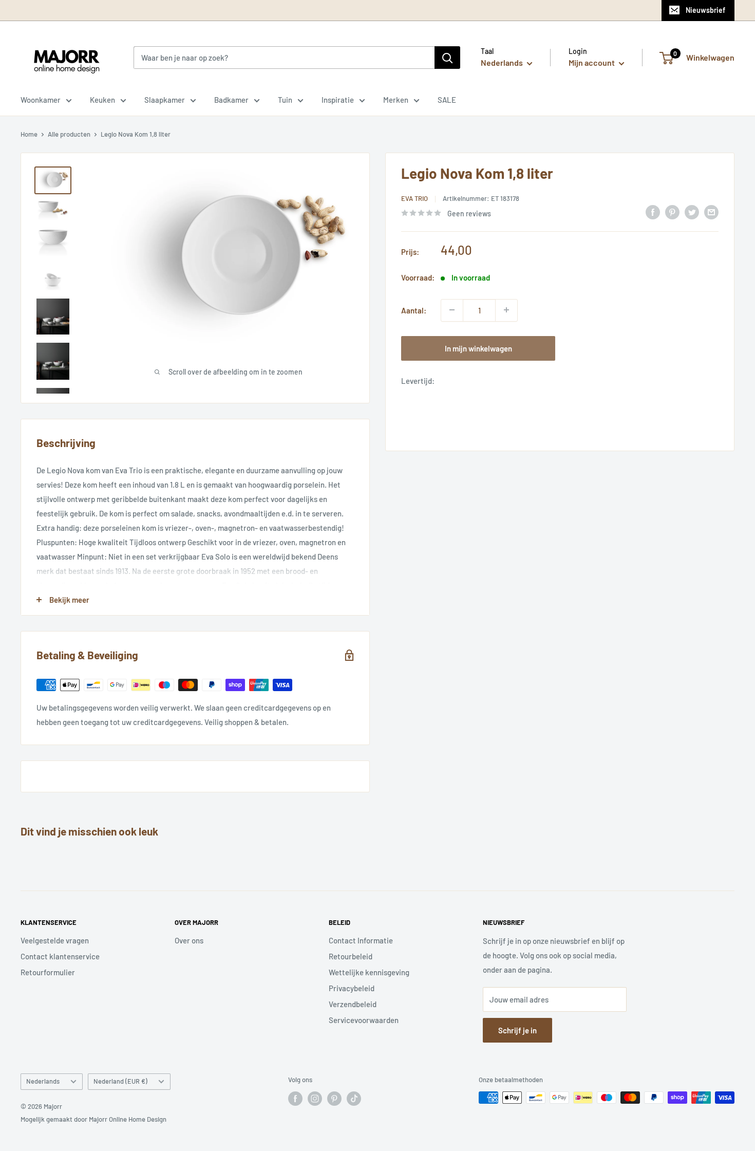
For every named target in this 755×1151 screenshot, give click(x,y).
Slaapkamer (164, 99)
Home (29, 134)
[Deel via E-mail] (711, 211)
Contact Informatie (361, 940)
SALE (447, 99)
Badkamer (231, 99)
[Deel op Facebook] (653, 211)
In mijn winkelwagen (478, 347)
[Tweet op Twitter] (692, 211)
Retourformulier (48, 972)
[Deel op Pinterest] (672, 211)
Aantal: (413, 309)
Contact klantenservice (60, 956)
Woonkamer (41, 99)
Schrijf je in (517, 1030)
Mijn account (592, 62)
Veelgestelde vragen (55, 940)
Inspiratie (338, 99)
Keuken (102, 99)
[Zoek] (447, 57)
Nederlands (43, 1081)
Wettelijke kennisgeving (369, 972)
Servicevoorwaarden (364, 1020)
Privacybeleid (351, 988)
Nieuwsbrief (705, 10)
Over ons (189, 940)
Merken (395, 99)
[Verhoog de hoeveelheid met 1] (506, 310)
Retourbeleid (350, 956)
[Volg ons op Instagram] (315, 1098)
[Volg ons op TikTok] (354, 1098)
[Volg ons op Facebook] (295, 1098)
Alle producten (69, 134)
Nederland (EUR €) (120, 1081)
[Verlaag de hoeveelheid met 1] (452, 310)
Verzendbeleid (352, 1004)
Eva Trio (414, 198)
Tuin (285, 99)
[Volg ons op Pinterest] (334, 1098)
